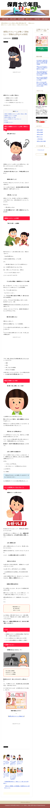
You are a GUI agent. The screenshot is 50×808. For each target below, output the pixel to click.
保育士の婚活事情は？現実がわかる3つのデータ (20, 774)
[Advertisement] (16, 82)
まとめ (6, 120)
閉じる (16, 111)
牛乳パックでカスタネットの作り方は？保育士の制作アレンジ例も (42, 68)
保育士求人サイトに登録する (16, 716)
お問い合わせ (45, 18)
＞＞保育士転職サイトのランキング (42, 49)
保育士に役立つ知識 (41, 141)
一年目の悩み (37, 18)
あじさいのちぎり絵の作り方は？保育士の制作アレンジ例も (42, 78)
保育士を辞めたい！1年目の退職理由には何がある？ (6, 763)
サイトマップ (41, 149)
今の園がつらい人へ (8, 122)
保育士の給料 (13, 18)
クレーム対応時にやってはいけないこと (12, 118)
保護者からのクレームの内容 (10, 115)
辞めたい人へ (29, 18)
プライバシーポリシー (25, 802)
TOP (14, 23)
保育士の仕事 (5, 18)
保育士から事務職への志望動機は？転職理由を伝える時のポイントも (13, 763)
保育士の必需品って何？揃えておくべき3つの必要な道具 (6, 775)
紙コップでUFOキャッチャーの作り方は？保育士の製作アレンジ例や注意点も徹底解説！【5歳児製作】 (13, 776)
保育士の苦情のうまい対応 (10, 117)
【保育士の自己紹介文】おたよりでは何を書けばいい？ (20, 763)
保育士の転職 (21, 18)
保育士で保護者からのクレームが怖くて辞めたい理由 (15, 113)
